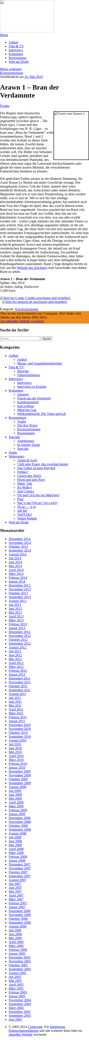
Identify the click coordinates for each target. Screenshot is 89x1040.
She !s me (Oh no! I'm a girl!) (37, 503)
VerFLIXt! (24, 514)
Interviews (16, 50)
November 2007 (20, 868)
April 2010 (16, 756)
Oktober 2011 (18, 686)
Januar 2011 (17, 721)
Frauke (5, 106)
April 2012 (16, 663)
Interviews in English (31, 386)
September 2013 (20, 597)
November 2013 (20, 589)
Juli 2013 (15, 605)
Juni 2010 (15, 748)
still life (22, 510)
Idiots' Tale (24, 483)
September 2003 (20, 1015)
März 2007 (16, 899)
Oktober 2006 (18, 918)
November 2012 (20, 636)
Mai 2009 (15, 798)
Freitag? (22, 472)
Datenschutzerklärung (23, 1030)
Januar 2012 (17, 674)
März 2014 (16, 574)
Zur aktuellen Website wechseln (22, 321)
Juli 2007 (15, 884)
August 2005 (17, 973)
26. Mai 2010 (33, 77)
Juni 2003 (15, 1019)
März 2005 (16, 988)
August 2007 (17, 880)
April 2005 (16, 984)
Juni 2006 (15, 934)
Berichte (23, 371)
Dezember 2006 (19, 911)
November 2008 (20, 822)
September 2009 (20, 783)
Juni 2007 (15, 887)
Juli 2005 (15, 977)
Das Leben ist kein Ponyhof (36, 468)
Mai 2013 (15, 612)
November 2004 (20, 1000)
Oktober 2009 (18, 779)
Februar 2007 (18, 903)
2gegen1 (23, 394)
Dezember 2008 (19, 818)
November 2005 (20, 961)
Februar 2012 (18, 670)
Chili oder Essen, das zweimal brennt (42, 464)
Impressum (57, 1027)
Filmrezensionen (28, 375)
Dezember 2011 (19, 678)
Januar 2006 (17, 953)
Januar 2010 (17, 767)
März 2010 (16, 760)
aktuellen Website (21, 1034)
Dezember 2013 (19, 585)
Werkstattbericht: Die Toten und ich (41, 414)
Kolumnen (16, 54)
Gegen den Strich (29, 476)
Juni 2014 (15, 562)
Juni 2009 (15, 794)
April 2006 (16, 942)
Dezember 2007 (19, 864)
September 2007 (20, 876)
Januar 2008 (17, 860)
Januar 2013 (17, 628)
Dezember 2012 (19, 632)
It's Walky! (24, 487)
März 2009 (16, 806)
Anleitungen (25, 441)
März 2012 (16, 667)
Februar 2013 (18, 624)
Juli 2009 (15, 791)
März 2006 (16, 946)
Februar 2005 (18, 992)
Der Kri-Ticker (27, 425)
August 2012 (17, 647)
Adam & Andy (27, 460)
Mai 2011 (15, 705)
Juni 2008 (15, 841)
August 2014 (17, 554)
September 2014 (20, 550)
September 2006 (20, 922)
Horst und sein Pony (31, 479)
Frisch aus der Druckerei (34, 398)
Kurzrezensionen (11, 73)
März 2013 (16, 620)
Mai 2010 (15, 752)
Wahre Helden (27, 518)
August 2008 (17, 833)
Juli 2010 (15, 744)
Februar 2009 (18, 810)
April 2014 (16, 570)
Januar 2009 (17, 814)
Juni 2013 (15, 608)
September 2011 (20, 690)
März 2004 (16, 1008)
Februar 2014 (18, 577)
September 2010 (20, 736)
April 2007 (16, 895)
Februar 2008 (18, 856)
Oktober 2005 (18, 965)
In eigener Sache (28, 445)
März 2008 (16, 853)
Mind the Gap (26, 410)
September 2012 (20, 643)
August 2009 (17, 787)
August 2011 (17, 694)
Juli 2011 (15, 698)
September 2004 (20, 1004)
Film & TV (16, 46)
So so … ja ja (26, 507)
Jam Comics (25, 491)
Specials (14, 437)
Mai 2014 (15, 566)
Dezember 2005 (19, 957)
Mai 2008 (15, 845)
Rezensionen (17, 58)
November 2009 (20, 775)
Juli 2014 (15, 558)
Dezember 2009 (19, 771)
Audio (21, 421)
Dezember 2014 (19, 539)
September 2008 (20, 829)
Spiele (13, 452)
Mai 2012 (15, 659)
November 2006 (20, 915)
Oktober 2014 (18, 546)
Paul (20, 499)
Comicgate (35, 1027)
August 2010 (17, 740)
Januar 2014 (17, 581)
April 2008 (16, 849)
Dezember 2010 (19, 725)
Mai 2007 (15, 891)
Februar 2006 (18, 950)
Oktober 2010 (18, 732)
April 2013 (16, 616)
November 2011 (20, 682)
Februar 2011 (18, 717)
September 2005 (20, 969)
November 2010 (20, 729)
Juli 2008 (15, 837)
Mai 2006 (15, 938)
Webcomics (16, 456)
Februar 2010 (18, 763)
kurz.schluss (25, 406)
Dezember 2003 (19, 1012)
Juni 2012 (15, 655)
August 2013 (17, 601)
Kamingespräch (28, 402)
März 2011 (16, 713)
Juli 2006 (15, 930)
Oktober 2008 (18, 825)
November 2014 (20, 543)
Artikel (13, 42)
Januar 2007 (17, 907)
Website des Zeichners (32, 268)
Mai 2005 (15, 981)
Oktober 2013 (18, 593)
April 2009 (16, 802)
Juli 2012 (15, 651)
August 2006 (17, 926)
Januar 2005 (17, 996)
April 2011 (16, 709)
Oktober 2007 (18, 872)
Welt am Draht (19, 62)
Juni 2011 (15, 701)
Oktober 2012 (18, 639)
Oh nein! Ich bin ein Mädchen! (38, 495)
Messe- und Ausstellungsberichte (39, 363)
